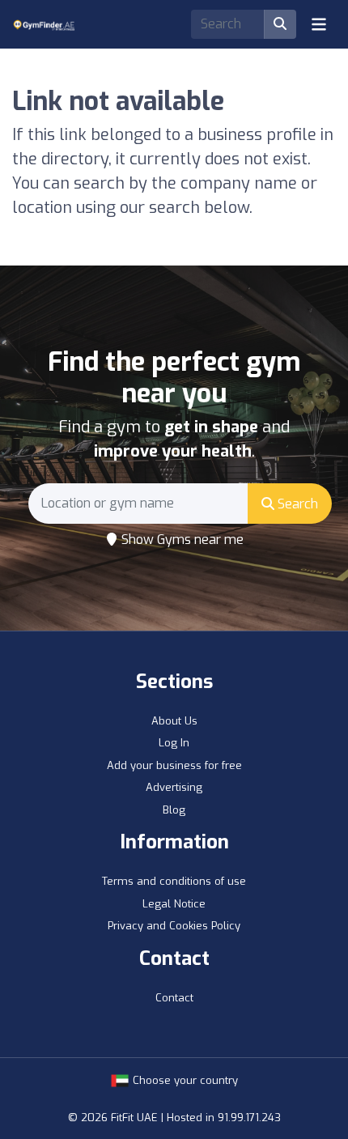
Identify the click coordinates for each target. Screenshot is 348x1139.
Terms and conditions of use (174, 881)
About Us (174, 721)
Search (296, 503)
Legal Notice (174, 904)
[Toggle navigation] (319, 24)
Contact (174, 998)
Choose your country (183, 1080)
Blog (174, 810)
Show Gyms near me (181, 539)
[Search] (280, 24)
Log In (174, 743)
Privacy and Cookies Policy (174, 926)
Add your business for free (174, 765)
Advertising (174, 787)
